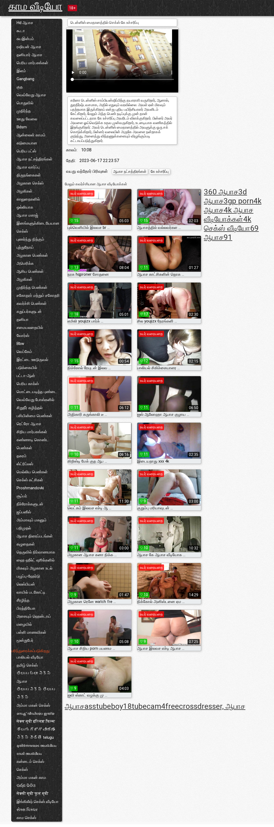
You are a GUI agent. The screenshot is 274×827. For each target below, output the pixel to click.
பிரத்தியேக (26, 608)
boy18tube (129, 706)
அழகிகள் (24, 191)
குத (20, 86)
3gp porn (238, 201)
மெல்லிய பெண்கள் (32, 472)
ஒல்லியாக (25, 207)
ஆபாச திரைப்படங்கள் (35, 536)
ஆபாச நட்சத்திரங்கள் (34, 159)
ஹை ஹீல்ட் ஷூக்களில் (36, 560)
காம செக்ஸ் (26, 817)
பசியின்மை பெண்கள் (34, 415)
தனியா (23, 319)
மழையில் (24, 624)
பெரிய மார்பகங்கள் (32, 62)
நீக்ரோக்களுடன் (30, 504)
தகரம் (21, 455)
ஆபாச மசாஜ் (27, 215)
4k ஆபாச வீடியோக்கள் (228, 215)
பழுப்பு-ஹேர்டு (28, 576)
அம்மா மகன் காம (31, 777)
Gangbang (25, 78)
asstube (98, 706)
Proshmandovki (30, 488)
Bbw (20, 343)
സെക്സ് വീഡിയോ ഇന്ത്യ (35, 713)
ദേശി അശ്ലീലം (29, 753)
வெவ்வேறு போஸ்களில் (35, 399)
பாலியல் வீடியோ (30, 657)
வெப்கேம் (24, 351)
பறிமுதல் (24, 528)
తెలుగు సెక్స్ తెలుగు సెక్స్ (36, 693)
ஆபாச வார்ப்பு (28, 167)
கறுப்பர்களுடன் (29, 311)
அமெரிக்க (25, 263)
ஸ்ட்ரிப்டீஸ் (25, 463)
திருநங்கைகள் (29, 175)
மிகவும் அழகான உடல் (34, 568)
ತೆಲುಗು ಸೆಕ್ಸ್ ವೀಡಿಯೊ (36, 729)
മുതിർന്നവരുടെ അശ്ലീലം (36, 745)
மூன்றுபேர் (25, 640)
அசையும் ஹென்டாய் (34, 616)
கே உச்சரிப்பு (160, 171)
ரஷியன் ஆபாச (29, 46)
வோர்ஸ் (23, 335)
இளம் (21, 70)
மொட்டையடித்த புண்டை (37, 391)
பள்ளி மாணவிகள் (31, 632)
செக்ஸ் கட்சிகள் (30, 480)
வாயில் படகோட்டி (31, 592)
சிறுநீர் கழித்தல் (30, 407)
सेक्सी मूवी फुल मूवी (32, 793)
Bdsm (22, 127)
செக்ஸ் (22, 769)
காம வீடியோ (35, 6)
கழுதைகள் (26, 544)
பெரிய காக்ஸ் (28, 383)
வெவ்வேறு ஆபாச (31, 95)
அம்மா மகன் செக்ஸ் (33, 705)
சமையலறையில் (30, 327)
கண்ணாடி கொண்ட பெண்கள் (33, 443)
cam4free (163, 706)
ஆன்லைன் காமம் (31, 135)
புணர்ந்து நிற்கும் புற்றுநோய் (30, 243)
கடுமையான (27, 143)
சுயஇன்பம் (25, 38)
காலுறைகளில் (28, 199)
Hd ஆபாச (25, 22)
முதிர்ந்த (24, 111)
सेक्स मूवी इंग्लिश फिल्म (36, 721)
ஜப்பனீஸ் (24, 512)
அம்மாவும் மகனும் (32, 520)
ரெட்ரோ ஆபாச (29, 423)
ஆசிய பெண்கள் (30, 271)
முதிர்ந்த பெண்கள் (32, 287)
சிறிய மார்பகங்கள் (32, 431)
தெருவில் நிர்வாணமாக (36, 552)
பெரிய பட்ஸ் (26, 151)
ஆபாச (22, 681)
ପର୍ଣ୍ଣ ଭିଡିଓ (26, 785)
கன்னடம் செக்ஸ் (30, 761)
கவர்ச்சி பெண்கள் (32, 303)
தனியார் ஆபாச (29, 54)
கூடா (21, 30)
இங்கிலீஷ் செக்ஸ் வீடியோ (38, 801)
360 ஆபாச (221, 191)
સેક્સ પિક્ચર (27, 809)
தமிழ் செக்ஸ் (27, 665)
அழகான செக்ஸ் (30, 183)
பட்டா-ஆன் (26, 375)
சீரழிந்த (23, 600)
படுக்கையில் (27, 367)
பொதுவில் (25, 103)
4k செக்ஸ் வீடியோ (227, 224)
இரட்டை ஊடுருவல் (32, 359)
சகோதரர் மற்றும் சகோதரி (38, 295)
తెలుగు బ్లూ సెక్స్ (34, 673)
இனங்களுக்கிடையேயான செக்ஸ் (38, 227)
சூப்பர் (22, 496)
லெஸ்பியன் (26, 584)
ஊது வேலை (27, 119)
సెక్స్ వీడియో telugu (35, 737)
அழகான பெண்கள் (32, 255)
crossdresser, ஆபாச (212, 706)
